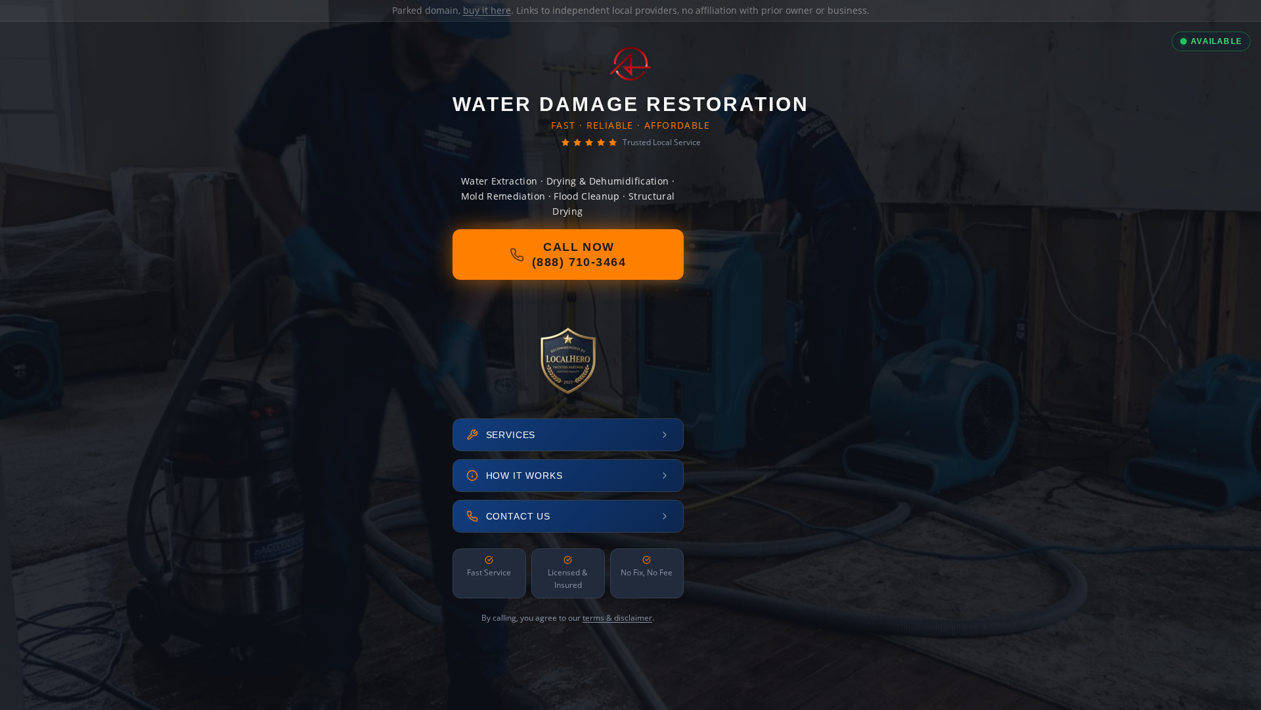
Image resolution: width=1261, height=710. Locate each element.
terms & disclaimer (617, 617)
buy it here (487, 10)
